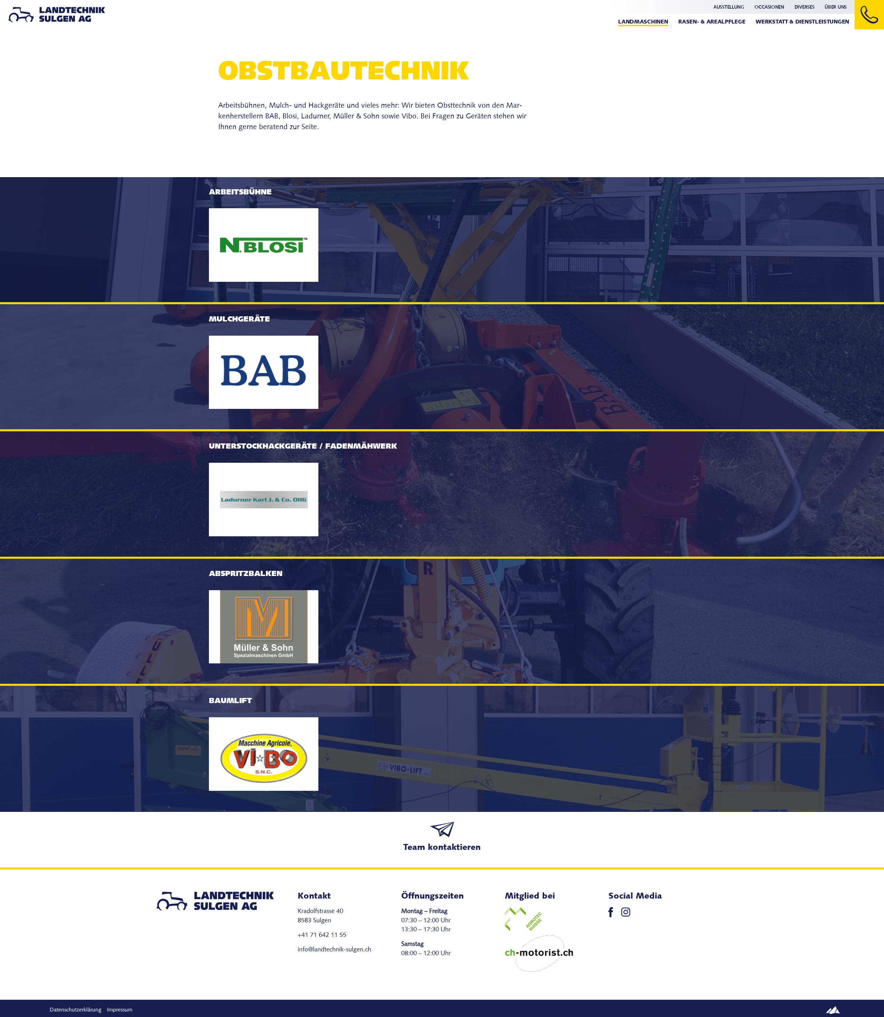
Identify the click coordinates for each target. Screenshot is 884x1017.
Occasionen (769, 7)
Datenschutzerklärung (76, 1010)
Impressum (119, 1010)
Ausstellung (728, 7)
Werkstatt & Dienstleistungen (802, 22)
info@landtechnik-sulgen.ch (334, 950)
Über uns (836, 7)
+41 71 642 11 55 (322, 935)
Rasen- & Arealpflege (711, 22)
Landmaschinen (643, 22)
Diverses (805, 7)
